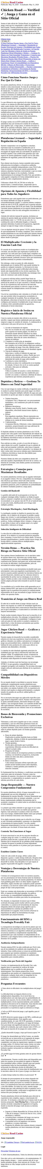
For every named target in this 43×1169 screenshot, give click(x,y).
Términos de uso (14, 1151)
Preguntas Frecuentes (19, 73)
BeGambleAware (27, 1142)
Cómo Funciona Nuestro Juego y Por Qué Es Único (19, 43)
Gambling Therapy (12, 1142)
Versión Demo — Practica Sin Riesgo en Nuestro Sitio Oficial (20, 58)
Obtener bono (5, 39)
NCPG (38, 1142)
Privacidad (4, 1151)
